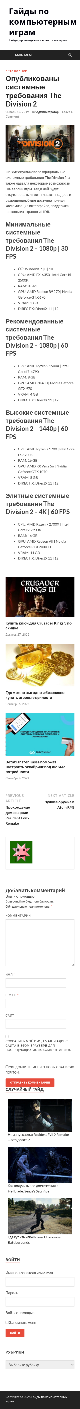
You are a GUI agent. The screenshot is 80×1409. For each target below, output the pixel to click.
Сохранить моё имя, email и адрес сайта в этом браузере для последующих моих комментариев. (38, 1045)
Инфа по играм (16, 70)
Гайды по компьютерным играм (43, 21)
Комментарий (18, 915)
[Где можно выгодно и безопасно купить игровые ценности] (40, 687)
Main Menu (24, 55)
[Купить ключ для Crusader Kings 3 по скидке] (40, 618)
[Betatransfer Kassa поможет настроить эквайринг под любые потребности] (40, 757)
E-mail (12, 995)
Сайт (10, 1015)
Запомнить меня (22, 1322)
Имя (10, 974)
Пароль (12, 1293)
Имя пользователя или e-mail (29, 1273)
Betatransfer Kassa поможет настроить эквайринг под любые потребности (35, 767)
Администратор (47, 112)
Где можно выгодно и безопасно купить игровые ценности (35, 695)
